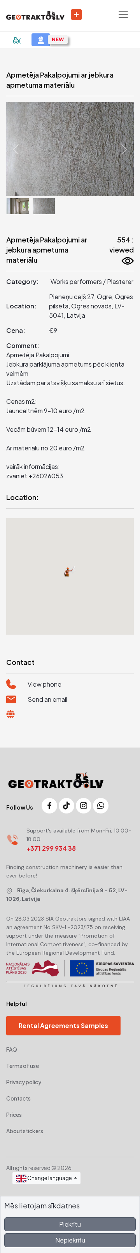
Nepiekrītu (70, 1240)
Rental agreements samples (63, 1025)
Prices (14, 1114)
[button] (15, 149)
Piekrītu (70, 1224)
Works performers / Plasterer (92, 281)
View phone (44, 684)
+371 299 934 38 (51, 848)
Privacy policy (23, 1081)
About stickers (24, 1130)
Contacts (18, 1098)
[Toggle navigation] (123, 14)
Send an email (47, 699)
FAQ (11, 1049)
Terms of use (22, 1065)
